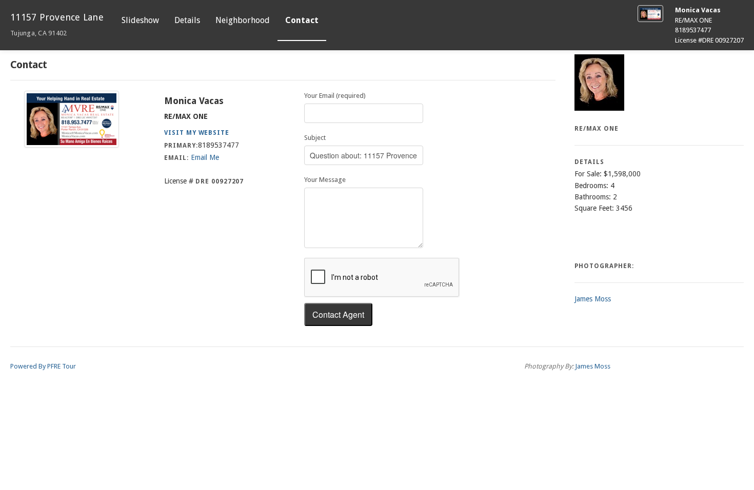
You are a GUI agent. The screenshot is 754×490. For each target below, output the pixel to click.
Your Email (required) (335, 95)
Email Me (205, 157)
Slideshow (140, 20)
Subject (315, 137)
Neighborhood (242, 20)
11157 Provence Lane (57, 24)
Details (187, 20)
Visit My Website (196, 132)
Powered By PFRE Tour (43, 366)
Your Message (325, 179)
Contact (302, 20)
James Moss (592, 299)
